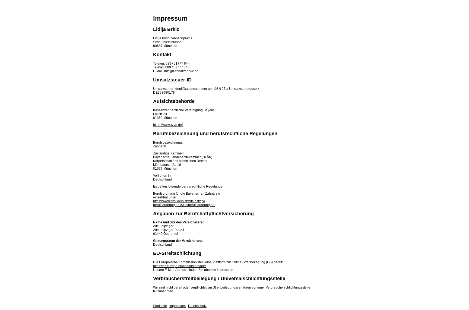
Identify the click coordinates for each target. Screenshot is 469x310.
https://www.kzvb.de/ (168, 125)
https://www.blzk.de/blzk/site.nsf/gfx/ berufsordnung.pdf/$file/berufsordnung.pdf (184, 203)
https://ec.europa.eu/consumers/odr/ (179, 266)
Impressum (177, 306)
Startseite (160, 306)
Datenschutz (197, 306)
